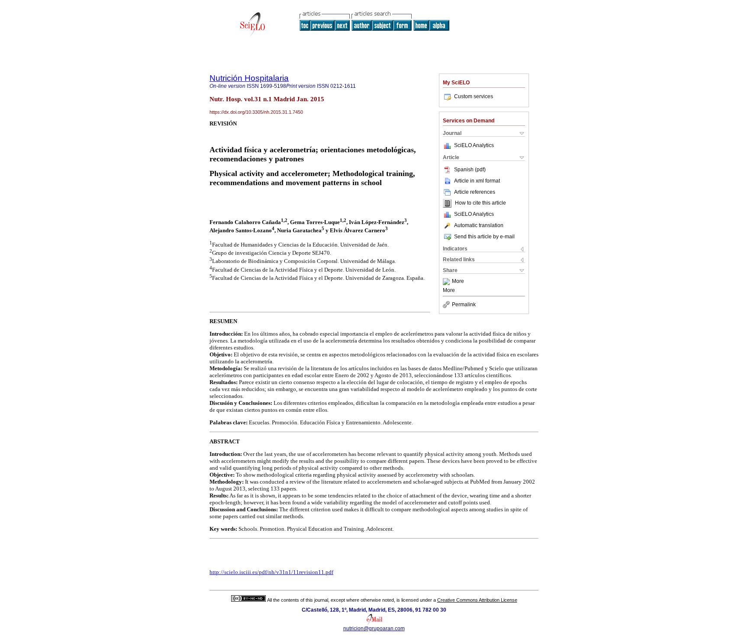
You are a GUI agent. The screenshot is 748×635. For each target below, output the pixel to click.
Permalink (464, 304)
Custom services (473, 96)
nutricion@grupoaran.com (374, 628)
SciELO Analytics (474, 145)
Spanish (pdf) (470, 170)
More (458, 282)
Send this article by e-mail (484, 237)
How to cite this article (480, 203)
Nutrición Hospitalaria (249, 78)
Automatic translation (478, 225)
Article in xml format (477, 181)
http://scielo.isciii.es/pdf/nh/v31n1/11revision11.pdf (271, 572)
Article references (474, 192)
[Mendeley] (447, 282)
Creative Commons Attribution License (477, 600)
